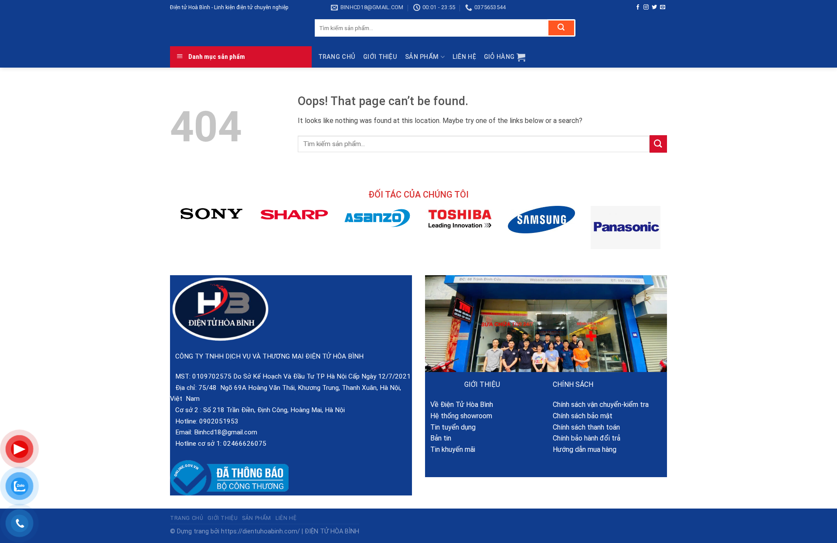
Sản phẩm (422, 57)
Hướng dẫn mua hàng (584, 449)
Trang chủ (337, 57)
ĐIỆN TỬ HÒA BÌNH (332, 531)
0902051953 (218, 421)
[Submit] (561, 28)
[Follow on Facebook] (637, 7)
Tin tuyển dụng (450, 427)
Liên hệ (464, 57)
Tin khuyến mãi (450, 449)
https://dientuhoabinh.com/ (260, 531)
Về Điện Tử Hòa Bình (459, 404)
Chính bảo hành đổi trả (586, 438)
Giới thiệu (380, 57)
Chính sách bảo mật (582, 416)
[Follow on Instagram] (646, 7)
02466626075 (244, 443)
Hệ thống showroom (458, 416)
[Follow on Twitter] (654, 7)
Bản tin (438, 438)
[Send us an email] (662, 7)
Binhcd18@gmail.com (225, 432)
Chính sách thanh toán (586, 427)
